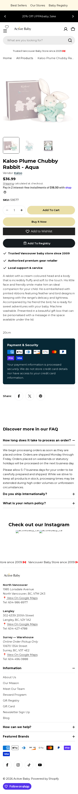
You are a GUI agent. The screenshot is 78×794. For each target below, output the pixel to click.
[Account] (65, 29)
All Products (24, 58)
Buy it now (39, 221)
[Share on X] (29, 396)
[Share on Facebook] (19, 396)
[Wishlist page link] (7, 27)
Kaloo (18, 173)
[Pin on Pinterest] (40, 396)
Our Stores (37, 5)
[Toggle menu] (5, 31)
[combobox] (39, 40)
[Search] (70, 40)
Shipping (8, 183)
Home (7, 58)
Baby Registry (58, 5)
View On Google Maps (22, 598)
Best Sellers (19, 5)
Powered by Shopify (45, 778)
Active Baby (21, 778)
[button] (5, 16)
